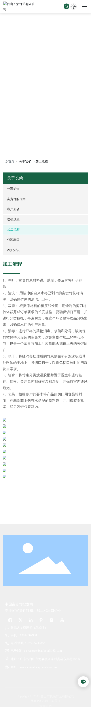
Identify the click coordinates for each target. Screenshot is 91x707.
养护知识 (13, 250)
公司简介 (13, 188)
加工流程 (13, 229)
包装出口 (13, 239)
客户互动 (13, 209)
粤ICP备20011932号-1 (45, 701)
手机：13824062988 (24, 635)
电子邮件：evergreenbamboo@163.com (36, 650)
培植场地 (13, 219)
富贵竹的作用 (16, 199)
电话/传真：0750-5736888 (28, 643)
